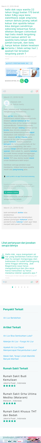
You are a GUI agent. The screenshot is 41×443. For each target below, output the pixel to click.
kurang (20, 169)
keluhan (33, 151)
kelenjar (20, 121)
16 (4, 282)
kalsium (12, 142)
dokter (6, 158)
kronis (6, 130)
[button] (20, 91)
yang (15, 169)
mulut (31, 158)
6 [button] (27, 287)
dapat (32, 132)
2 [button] (15, 287)
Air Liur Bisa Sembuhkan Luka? (17, 336)
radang (21, 128)
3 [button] (18, 287)
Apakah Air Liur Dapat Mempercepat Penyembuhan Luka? (20, 348)
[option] (20, 268)
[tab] (20, 159)
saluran (14, 121)
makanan (23, 219)
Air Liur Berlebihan (12, 318)
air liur (10, 116)
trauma (24, 137)
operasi (7, 151)
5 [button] (24, 287)
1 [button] (12, 287)
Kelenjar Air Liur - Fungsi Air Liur (18, 341)
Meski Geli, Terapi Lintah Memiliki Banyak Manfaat (19, 357)
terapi (13, 149)
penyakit (7, 144)
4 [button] (21, 287)
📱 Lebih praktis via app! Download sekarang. (19, 176)
